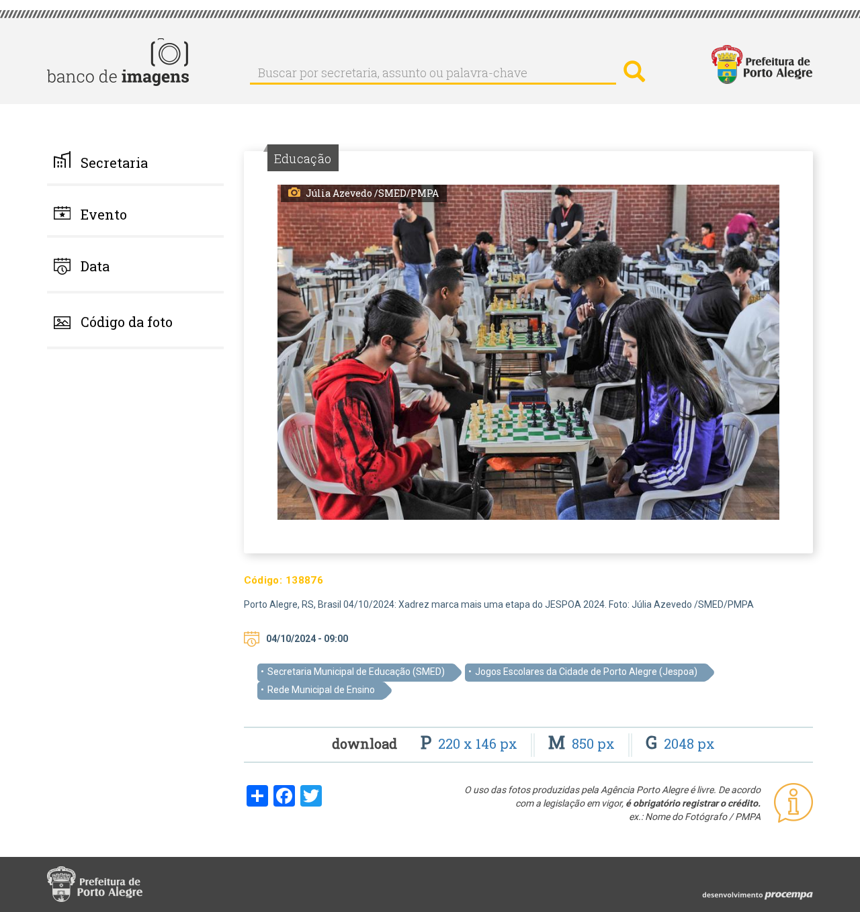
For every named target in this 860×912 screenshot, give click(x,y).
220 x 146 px (471, 743)
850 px (583, 743)
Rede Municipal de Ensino (321, 689)
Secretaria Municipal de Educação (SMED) (356, 671)
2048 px (680, 743)
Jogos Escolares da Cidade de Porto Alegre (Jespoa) (586, 671)
